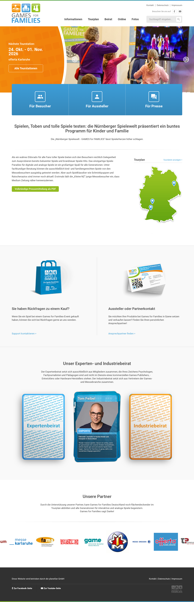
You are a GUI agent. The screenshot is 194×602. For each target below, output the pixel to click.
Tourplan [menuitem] (93, 19)
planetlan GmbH (56, 579)
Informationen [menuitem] (73, 19)
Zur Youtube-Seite (52, 588)
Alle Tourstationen (25, 68)
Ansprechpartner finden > (121, 333)
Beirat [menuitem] (108, 19)
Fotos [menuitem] (135, 19)
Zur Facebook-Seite (22, 588)
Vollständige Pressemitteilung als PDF (35, 188)
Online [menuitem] (122, 19)
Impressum (177, 5)
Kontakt (150, 5)
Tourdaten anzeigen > (172, 160)
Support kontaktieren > (24, 333)
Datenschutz (163, 5)
